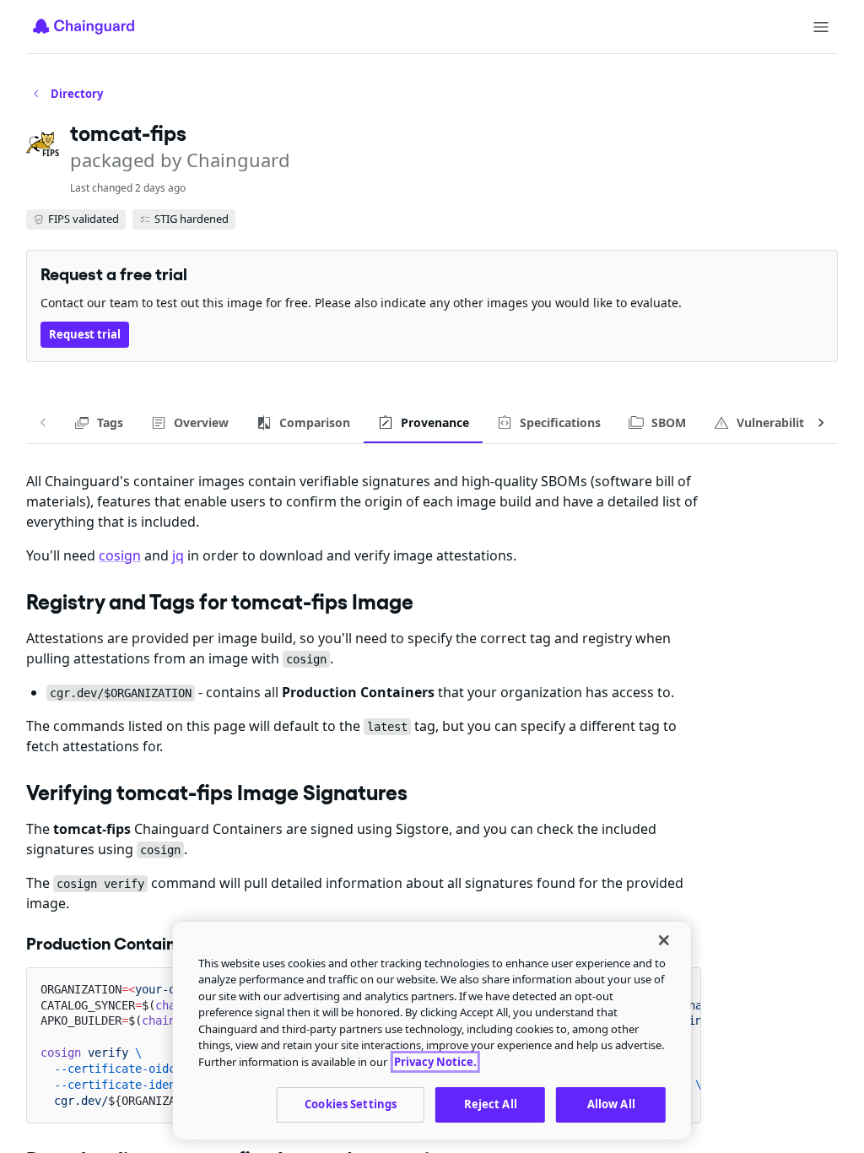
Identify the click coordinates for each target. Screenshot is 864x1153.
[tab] (98, 423)
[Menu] (821, 27)
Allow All (611, 1104)
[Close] (664, 940)
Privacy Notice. (435, 1061)
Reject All (490, 1104)
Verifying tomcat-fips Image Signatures (217, 792)
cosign (120, 555)
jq (178, 555)
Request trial (85, 334)
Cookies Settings (351, 1104)
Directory (77, 93)
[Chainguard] (83, 26)
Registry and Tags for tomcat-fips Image (219, 601)
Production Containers (113, 944)
